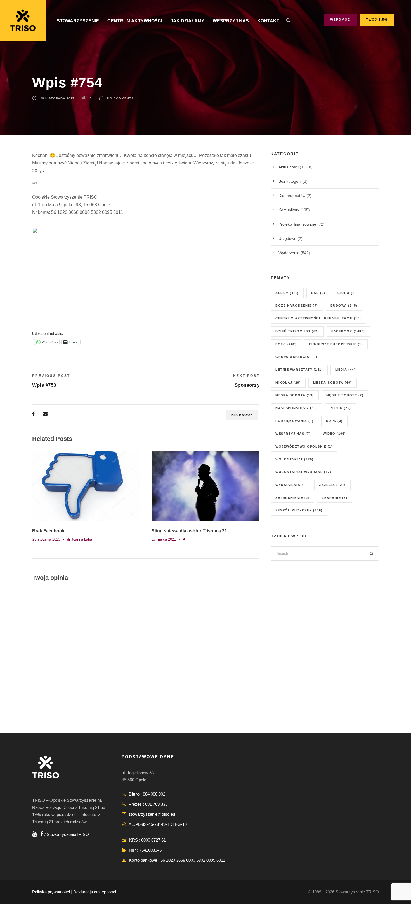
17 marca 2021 (164, 539)
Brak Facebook (48, 531)
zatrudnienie (292, 497)
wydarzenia (291, 484)
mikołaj (288, 382)
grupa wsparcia (296, 356)
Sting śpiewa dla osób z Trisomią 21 (189, 531)
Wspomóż (340, 19)
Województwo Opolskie (304, 446)
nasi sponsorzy (296, 408)
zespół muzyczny (299, 510)
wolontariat (294, 459)
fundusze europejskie (336, 344)
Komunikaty (288, 210)
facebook (242, 414)
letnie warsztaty (299, 369)
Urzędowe (287, 238)
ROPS (334, 421)
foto (286, 344)
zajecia (332, 484)
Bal (318, 293)
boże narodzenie (296, 305)
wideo (334, 433)
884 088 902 (154, 794)
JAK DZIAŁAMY (187, 20)
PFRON (340, 408)
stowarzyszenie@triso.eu (152, 814)
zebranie (334, 497)
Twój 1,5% (377, 19)
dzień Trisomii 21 (297, 331)
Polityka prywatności (51, 891)
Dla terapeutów (291, 195)
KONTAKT (268, 20)
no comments (120, 98)
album (287, 293)
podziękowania (294, 421)
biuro (346, 293)
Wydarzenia (288, 253)
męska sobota (294, 395)
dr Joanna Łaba (79, 539)
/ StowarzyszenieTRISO (66, 834)
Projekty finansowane (297, 224)
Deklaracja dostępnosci (94, 891)
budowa (344, 305)
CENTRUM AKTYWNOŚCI (134, 20)
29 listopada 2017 (57, 98)
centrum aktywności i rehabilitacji (318, 318)
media (345, 369)
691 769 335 (156, 804)
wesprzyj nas (293, 433)
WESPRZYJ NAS (231, 20)
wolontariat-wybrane (303, 472)
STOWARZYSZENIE (78, 20)
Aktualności (288, 167)
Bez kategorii (289, 181)
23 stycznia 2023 (46, 539)
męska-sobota (332, 382)
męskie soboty (345, 395)
